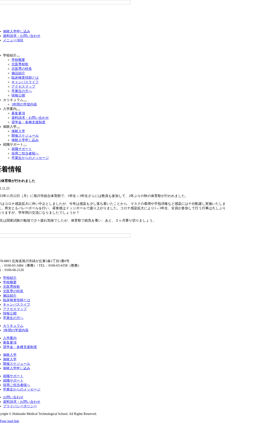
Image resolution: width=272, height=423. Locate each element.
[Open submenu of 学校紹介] (18, 56)
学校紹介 (10, 278)
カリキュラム (13, 325)
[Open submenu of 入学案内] (18, 110)
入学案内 (10, 338)
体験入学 (10, 355)
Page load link (9, 421)
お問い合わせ (13, 397)
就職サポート (13, 376)
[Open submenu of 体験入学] (18, 127)
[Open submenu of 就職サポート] (25, 145)
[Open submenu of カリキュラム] (25, 101)
